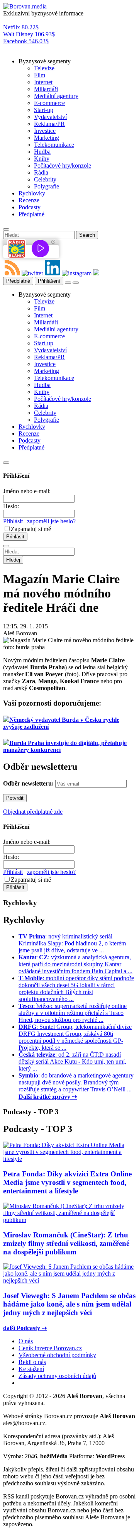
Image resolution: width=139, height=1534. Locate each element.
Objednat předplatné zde (33, 811)
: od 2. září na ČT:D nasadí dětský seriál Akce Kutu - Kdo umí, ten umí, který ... (72, 1061)
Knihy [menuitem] (41, 158)
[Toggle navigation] (76, 283)
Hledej (13, 560)
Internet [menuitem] (43, 82)
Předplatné (18, 281)
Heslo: (11, 506)
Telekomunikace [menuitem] (54, 144)
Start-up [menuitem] (43, 110)
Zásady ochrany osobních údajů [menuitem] (57, 1376)
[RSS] (13, 273)
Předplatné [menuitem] (31, 214)
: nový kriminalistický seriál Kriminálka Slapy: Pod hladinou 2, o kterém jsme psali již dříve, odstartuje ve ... (72, 943)
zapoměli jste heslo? (51, 521)
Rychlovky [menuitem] (32, 193)
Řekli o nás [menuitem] (32, 1362)
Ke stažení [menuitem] (31, 1369)
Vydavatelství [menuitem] (50, 117)
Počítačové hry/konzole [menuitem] (62, 165)
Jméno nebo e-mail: (27, 491)
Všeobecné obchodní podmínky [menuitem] (57, 1355)
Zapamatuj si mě (31, 529)
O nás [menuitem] (26, 1341)
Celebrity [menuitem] (45, 179)
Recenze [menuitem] (29, 200)
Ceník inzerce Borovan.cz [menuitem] (50, 1348)
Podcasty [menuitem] (30, 207)
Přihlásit (13, 521)
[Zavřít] (6, 463)
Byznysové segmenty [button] (45, 61)
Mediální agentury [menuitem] (56, 96)
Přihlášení (49, 281)
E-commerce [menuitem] (49, 103)
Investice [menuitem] (45, 130)
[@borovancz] (33, 273)
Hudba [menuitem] (42, 151)
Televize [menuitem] (44, 68)
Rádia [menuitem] (41, 172)
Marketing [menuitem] (46, 137)
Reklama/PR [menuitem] (49, 123)
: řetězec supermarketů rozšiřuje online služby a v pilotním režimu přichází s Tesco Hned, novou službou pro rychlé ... (73, 1013)
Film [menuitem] (39, 75)
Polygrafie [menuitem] (46, 186)
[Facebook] (4, 273)
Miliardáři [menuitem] (46, 89)
